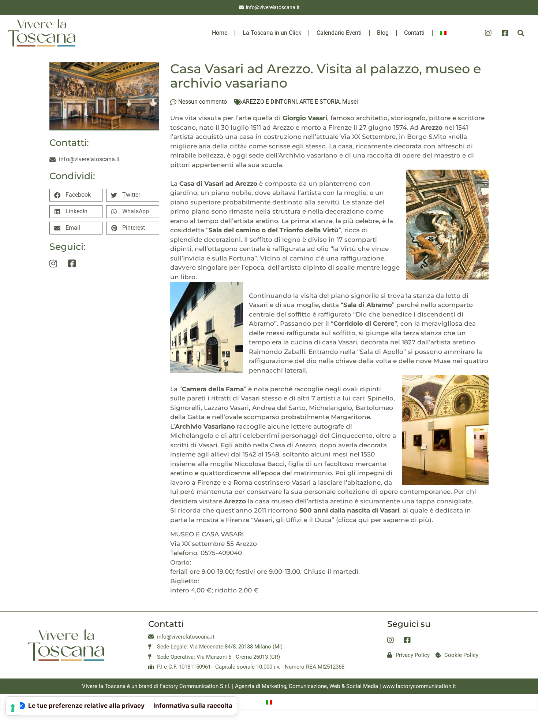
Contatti (414, 32)
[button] (521, 33)
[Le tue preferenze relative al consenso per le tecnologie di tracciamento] (13, 708)
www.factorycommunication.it (419, 686)
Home (219, 32)
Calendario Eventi (339, 32)
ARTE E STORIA (319, 101)
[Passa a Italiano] (269, 702)
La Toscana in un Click (272, 32)
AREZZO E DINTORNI (269, 101)
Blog (383, 32)
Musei (350, 101)
